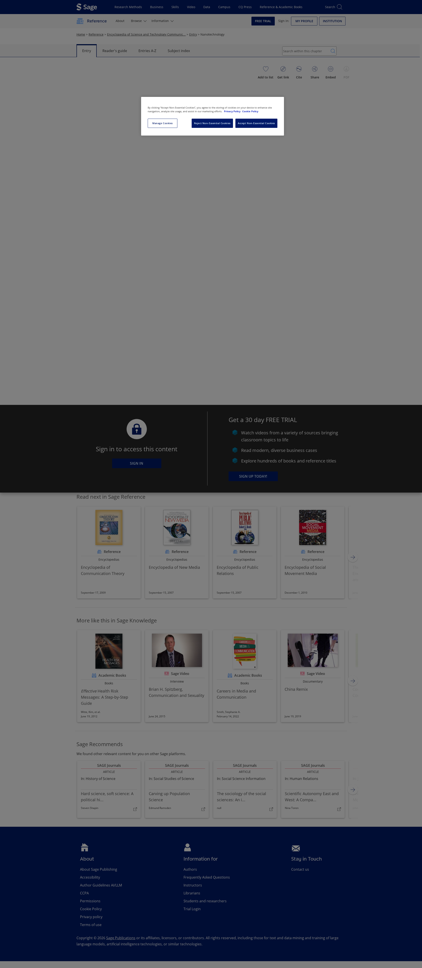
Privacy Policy (232, 111)
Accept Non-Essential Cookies (256, 123)
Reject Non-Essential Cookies (212, 123)
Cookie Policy (250, 111)
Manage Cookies (162, 123)
